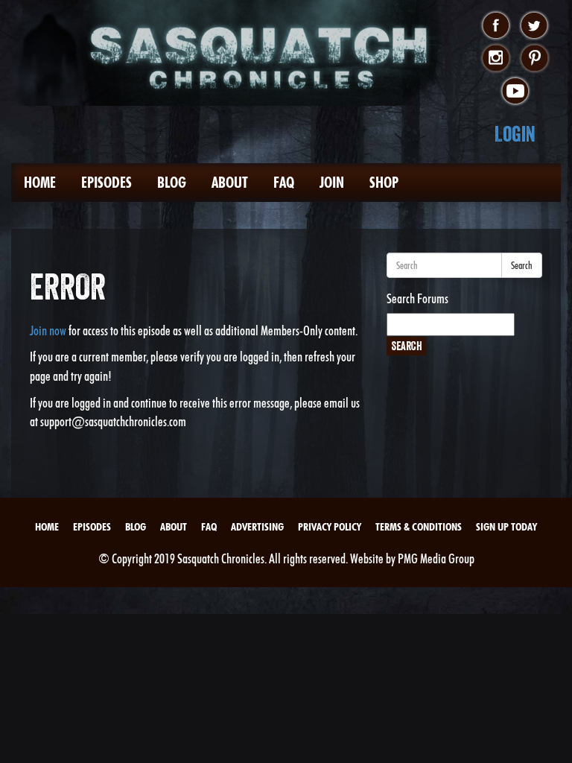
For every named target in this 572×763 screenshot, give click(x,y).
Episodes (106, 182)
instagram (496, 58)
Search (522, 265)
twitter (534, 26)
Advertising (257, 527)
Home (40, 182)
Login (515, 134)
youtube (515, 91)
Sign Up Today (506, 527)
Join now (48, 330)
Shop (383, 182)
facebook (496, 26)
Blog (171, 182)
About (230, 182)
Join (332, 182)
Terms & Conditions (418, 527)
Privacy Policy (329, 527)
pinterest (534, 58)
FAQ (283, 182)
